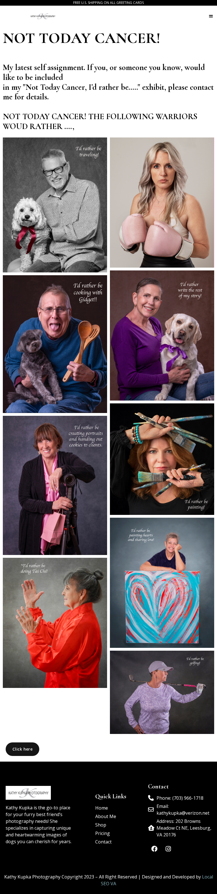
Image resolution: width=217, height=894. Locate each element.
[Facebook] (154, 849)
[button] (211, 16)
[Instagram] (168, 849)
